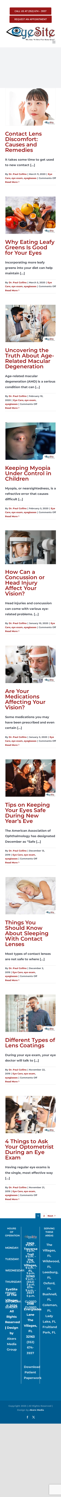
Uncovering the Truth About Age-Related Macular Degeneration (29, 358)
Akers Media (36, 1410)
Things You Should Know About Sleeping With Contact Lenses (26, 933)
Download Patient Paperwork (33, 1372)
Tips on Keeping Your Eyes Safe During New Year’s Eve (27, 812)
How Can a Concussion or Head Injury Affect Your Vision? (25, 583)
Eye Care (18, 400)
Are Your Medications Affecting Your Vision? (25, 699)
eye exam (17, 178)
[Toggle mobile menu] (54, 42)
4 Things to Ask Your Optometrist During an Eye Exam (29, 1149)
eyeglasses (30, 178)
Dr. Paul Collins (18, 174)
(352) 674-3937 (30, 1287)
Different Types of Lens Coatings (30, 1043)
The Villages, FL (49, 1250)
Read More (11, 182)
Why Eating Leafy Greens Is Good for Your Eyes (30, 247)
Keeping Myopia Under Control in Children (28, 473)
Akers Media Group (12, 1344)
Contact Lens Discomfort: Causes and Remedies (23, 141)
